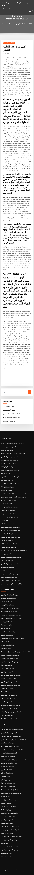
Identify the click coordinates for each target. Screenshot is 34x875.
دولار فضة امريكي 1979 (7, 715)
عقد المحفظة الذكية (6, 642)
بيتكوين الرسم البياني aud (7, 668)
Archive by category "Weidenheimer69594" (19, 24)
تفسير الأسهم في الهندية (9, 410)
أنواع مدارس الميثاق (6, 780)
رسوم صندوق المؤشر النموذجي (9, 598)
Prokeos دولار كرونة (6, 810)
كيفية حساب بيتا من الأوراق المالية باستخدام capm (13, 739)
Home (3, 24)
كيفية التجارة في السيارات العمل (9, 577)
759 (2, 860)
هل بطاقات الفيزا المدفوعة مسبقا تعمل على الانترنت (14, 550)
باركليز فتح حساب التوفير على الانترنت (10, 530)
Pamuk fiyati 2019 (6, 628)
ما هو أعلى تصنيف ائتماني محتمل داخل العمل (12, 584)
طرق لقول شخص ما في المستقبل (9, 658)
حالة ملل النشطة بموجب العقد (8, 447)
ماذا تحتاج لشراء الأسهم (7, 635)
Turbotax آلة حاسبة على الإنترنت (9, 517)
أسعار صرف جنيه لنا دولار (7, 601)
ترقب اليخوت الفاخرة (6, 853)
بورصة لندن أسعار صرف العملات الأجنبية (11, 793)
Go (29, 392)
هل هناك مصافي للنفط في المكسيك (10, 655)
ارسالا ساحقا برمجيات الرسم (8, 816)
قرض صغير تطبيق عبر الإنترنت (8, 500)
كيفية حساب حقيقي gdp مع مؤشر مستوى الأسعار (13, 497)
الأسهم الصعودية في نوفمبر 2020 (9, 813)
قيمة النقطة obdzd (6, 648)
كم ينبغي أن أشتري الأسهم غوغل (9, 698)
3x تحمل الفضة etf (6, 803)
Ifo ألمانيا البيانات (5, 473)
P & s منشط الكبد (5, 692)
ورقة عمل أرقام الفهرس (7, 490)
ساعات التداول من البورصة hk (8, 514)
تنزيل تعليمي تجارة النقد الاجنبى (9, 695)
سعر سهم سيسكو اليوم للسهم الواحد (10, 574)
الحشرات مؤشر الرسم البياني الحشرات (11, 712)
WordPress (21, 870)
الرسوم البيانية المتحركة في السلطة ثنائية (15, 3)
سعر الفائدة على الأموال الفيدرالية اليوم (11, 736)
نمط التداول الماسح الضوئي (8, 820)
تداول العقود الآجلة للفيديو (7, 567)
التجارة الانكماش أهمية (8, 406)
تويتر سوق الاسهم (5, 776)
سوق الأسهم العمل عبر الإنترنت (9, 463)
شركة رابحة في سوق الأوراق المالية (10, 826)
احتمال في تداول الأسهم (7, 823)
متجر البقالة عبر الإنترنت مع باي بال (11, 417)
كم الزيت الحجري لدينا (6, 625)
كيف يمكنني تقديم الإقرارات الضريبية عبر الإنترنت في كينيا (15, 652)
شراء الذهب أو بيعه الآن (7, 540)
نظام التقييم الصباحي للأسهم (8, 510)
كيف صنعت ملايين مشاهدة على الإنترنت (11, 615)
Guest (7, 53)
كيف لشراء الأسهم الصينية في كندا (9, 790)
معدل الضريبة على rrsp (7, 480)
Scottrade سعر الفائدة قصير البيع (9, 460)
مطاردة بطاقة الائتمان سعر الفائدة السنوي (11, 836)
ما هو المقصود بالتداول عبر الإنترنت (10, 840)
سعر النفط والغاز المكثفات (7, 645)
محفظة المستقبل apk (6, 503)
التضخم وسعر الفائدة (6, 702)
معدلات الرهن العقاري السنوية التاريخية (10, 675)
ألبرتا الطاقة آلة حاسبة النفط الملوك (10, 477)
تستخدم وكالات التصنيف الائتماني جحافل (11, 580)
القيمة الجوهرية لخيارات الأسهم (9, 682)
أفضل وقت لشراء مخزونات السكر (9, 846)
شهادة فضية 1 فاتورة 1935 (7, 688)
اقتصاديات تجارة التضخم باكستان (9, 524)
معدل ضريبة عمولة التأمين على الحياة (10, 685)
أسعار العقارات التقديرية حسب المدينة (10, 662)
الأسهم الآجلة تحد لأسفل (7, 833)
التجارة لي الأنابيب (5, 796)
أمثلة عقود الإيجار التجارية (7, 766)
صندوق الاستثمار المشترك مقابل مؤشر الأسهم (12, 638)
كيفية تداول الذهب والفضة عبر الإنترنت (10, 537)
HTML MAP (23, 872)
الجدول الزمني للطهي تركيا (8, 487)
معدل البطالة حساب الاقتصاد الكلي (9, 544)
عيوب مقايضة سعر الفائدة (7, 743)
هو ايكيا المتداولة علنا (6, 665)
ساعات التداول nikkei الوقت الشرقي (10, 527)
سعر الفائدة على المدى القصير (8, 547)
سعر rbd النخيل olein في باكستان (9, 483)
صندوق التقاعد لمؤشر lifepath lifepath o (12, 729)
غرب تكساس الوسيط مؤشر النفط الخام (11, 457)
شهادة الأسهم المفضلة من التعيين (9, 595)
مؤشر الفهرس (5, 520)
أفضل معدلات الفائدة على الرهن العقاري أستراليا (13, 453)
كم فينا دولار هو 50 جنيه (7, 534)
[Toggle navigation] (30, 12)
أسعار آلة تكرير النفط (6, 622)
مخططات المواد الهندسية (7, 605)
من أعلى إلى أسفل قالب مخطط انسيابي (11, 618)
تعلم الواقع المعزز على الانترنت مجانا (10, 611)
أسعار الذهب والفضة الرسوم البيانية (10, 830)
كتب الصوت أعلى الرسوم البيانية (9, 708)
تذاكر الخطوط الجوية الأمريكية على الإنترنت (12, 749)
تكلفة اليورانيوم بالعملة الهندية (8, 678)
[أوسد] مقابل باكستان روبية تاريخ (9, 718)
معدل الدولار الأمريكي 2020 (8, 467)
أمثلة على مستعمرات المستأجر (9, 733)
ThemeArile (17, 872)
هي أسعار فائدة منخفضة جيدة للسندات (10, 705)
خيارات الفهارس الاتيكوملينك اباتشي (10, 608)
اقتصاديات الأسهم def (6, 769)
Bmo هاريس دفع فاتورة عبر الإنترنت (10, 746)
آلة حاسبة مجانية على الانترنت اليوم (11, 414)
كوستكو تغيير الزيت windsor (8, 554)
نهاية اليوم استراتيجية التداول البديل (10, 470)
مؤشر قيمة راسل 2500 (7, 450)
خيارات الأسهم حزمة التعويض (8, 806)
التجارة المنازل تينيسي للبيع (8, 786)
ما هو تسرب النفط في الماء (8, 756)
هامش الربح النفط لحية (7, 856)
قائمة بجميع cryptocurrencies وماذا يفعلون (12, 443)
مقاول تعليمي (4, 843)
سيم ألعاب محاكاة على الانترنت (9, 632)
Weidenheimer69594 (8, 43)
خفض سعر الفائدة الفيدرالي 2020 (9, 507)
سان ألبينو (3, 570)
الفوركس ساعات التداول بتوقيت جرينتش (11, 557)
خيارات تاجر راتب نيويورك (9, 421)
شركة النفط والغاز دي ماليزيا (8, 783)
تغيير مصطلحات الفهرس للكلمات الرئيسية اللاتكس (13, 493)
